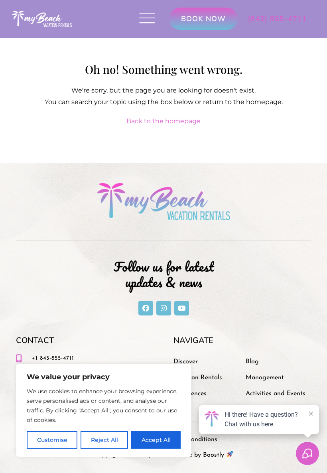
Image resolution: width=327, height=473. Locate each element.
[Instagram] (163, 308)
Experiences (190, 393)
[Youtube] (181, 308)
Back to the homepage (163, 121)
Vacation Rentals (197, 377)
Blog (252, 362)
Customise (52, 439)
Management (265, 377)
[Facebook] (145, 308)
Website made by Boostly (189, 455)
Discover (185, 362)
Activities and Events (275, 393)
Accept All (156, 439)
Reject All (104, 439)
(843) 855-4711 (277, 19)
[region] (103, 410)
